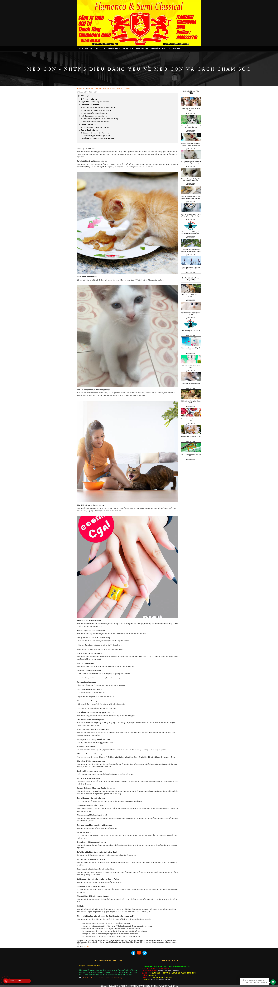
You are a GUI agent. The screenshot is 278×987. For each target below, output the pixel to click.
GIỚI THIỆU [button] (89, 48)
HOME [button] (81, 48)
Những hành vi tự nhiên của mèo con (96, 127)
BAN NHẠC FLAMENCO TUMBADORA (128, 986)
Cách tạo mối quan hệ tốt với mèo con (96, 133)
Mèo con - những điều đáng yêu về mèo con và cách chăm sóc (109, 88)
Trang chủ (82, 88)
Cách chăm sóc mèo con (90, 104)
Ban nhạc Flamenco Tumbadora (168, 971)
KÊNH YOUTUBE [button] (142, 48)
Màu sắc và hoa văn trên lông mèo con (96, 121)
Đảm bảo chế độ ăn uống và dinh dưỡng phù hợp (100, 107)
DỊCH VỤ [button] (98, 48)
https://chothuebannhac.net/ (160, 979)
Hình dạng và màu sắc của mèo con (94, 116)
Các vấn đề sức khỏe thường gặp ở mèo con (97, 138)
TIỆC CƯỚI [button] (166, 48)
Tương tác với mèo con (89, 130)
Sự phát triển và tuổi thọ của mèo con (95, 102)
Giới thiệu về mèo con (89, 99)
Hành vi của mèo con (89, 124)
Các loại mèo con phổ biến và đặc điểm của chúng (100, 119)
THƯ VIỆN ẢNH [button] (155, 48)
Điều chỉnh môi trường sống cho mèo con (97, 110)
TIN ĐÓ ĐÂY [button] (176, 48)
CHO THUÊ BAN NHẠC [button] (111, 48)
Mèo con (86, 946)
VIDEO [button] (132, 48)
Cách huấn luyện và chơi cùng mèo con (96, 135)
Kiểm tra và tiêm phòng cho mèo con (95, 113)
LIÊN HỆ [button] (125, 48)
